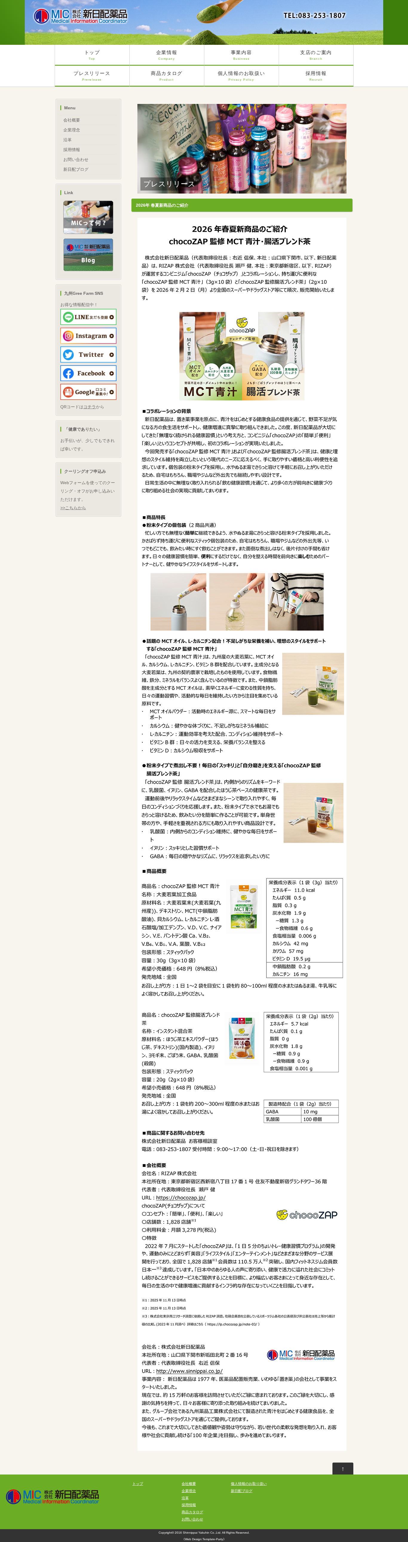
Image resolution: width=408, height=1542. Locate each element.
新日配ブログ (75, 169)
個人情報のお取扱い (241, 76)
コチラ (89, 406)
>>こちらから (73, 507)
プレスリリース (91, 76)
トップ (92, 55)
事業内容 (241, 55)
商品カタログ (166, 76)
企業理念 (71, 130)
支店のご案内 (316, 55)
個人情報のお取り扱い (249, 1484)
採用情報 (316, 76)
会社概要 (71, 120)
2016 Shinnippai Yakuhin (192, 1532)
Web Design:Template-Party (204, 1539)
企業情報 (166, 55)
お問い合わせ (75, 159)
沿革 (67, 139)
